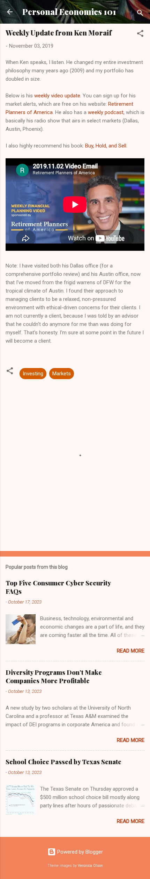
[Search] (140, 14)
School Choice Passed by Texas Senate (63, 762)
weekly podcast (105, 112)
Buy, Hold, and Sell (105, 146)
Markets (61, 373)
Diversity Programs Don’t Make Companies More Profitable (54, 676)
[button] (140, 34)
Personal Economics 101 (69, 11)
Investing (33, 373)
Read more (130, 651)
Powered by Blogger (79, 852)
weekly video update (57, 96)
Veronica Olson (90, 865)
